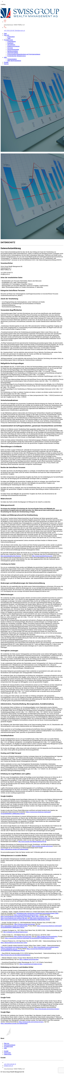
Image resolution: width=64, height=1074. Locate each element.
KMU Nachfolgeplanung (14, 60)
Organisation (11, 37)
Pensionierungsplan (13, 49)
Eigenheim (10, 43)
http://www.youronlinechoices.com (40, 918)
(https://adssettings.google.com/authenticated (14, 849)
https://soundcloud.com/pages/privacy (30, 964)
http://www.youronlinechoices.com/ (42, 556)
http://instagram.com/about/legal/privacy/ (15, 932)
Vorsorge (10, 48)
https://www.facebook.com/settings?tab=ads (14, 918)
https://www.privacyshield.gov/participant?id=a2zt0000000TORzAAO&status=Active (29, 938)
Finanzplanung (11, 41)
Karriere (6, 64)
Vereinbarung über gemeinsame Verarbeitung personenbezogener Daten (37, 913)
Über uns (6, 35)
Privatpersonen (8, 40)
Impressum (7, 1052)
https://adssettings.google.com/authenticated (14, 926)
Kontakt (6, 62)
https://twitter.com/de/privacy (22, 936)
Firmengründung (12, 59)
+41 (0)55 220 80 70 (10, 30)
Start (5, 33)
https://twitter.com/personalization (47, 936)
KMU (5, 57)
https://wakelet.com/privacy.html (28, 959)
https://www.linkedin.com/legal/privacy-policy (14, 947)
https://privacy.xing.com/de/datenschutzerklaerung (15, 955)
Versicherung (11, 44)
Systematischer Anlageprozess (16, 56)
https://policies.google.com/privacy (42, 846)
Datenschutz (7, 1054)
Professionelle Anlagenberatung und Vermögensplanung (23, 54)
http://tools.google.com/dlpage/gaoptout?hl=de (32, 841)
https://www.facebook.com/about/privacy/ (26, 915)
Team (8, 38)
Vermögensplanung (9, 1045)
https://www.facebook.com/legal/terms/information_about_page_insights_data (24, 916)
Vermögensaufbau (12, 52)
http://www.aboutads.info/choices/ (11, 556)
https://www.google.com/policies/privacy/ (46, 1009)
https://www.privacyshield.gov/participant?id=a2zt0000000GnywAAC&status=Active (25, 919)
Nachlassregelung (12, 51)
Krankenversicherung (13, 46)
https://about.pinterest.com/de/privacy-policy (14, 942)
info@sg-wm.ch (20, 30)
